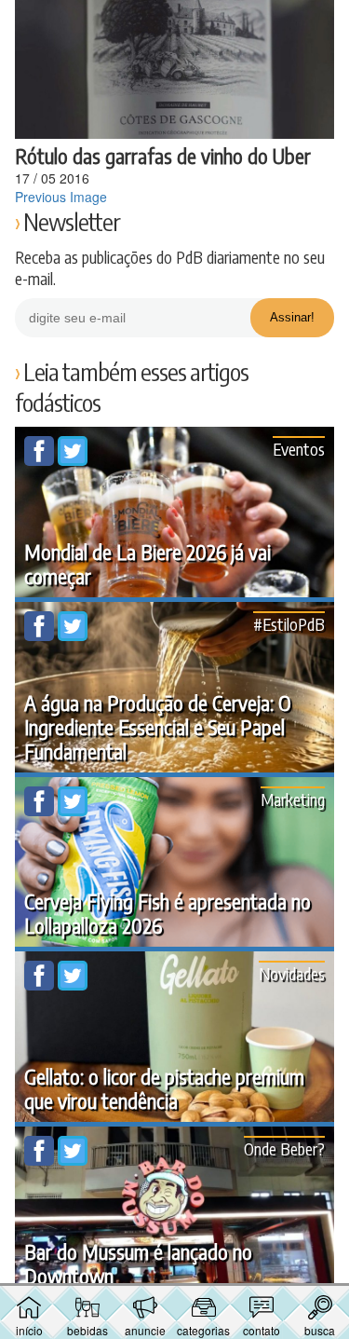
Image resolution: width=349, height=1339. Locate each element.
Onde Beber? (284, 1148)
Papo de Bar (175, 24)
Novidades (292, 973)
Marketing (293, 799)
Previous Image (61, 196)
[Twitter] (72, 460)
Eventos (299, 448)
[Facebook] (41, 460)
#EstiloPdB (289, 624)
